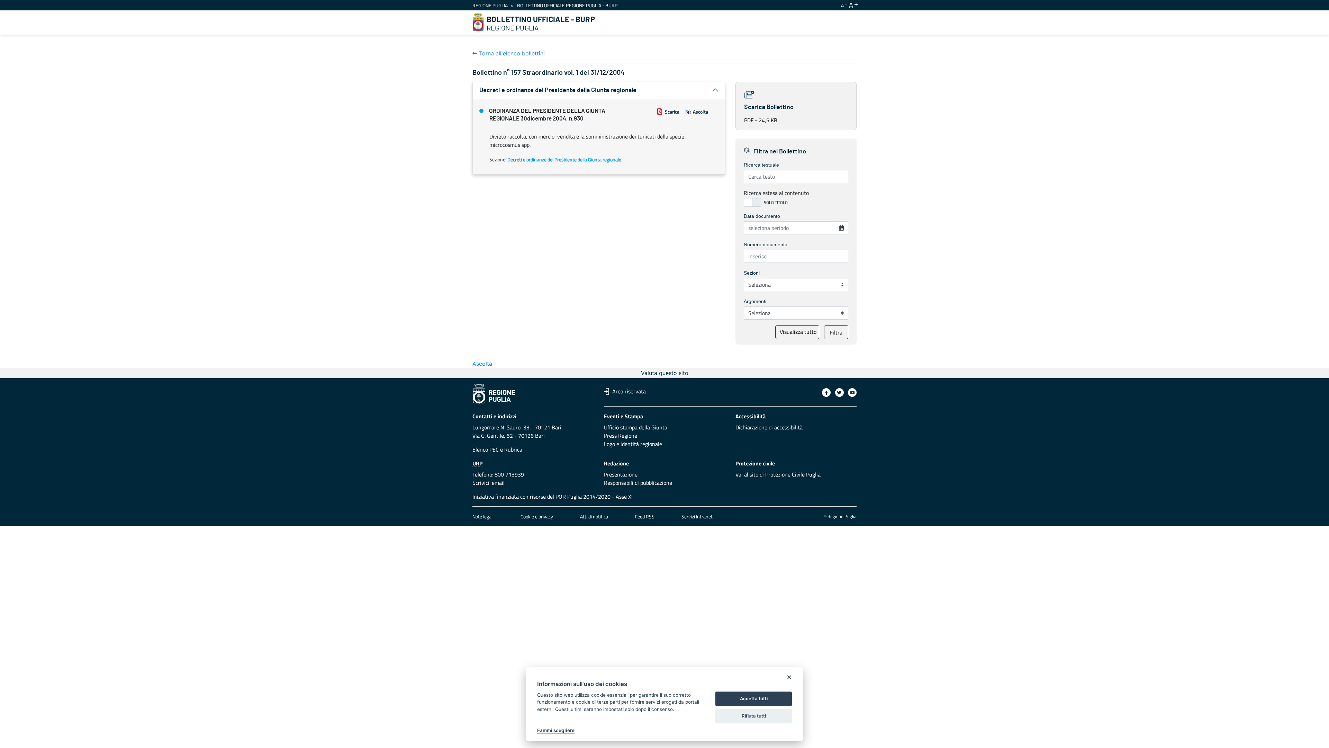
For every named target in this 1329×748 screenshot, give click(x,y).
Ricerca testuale (761, 164)
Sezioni (752, 272)
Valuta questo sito (664, 372)
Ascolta (700, 111)
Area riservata (629, 391)
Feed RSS (644, 516)
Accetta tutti (754, 698)
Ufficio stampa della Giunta (635, 427)
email (498, 483)
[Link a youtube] (852, 392)
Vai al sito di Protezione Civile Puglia (778, 474)
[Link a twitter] (839, 392)
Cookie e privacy (537, 516)
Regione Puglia (490, 5)
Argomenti (755, 301)
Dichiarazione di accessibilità (769, 427)
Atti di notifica (594, 516)
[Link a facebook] (826, 392)
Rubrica (513, 449)
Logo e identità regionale (633, 444)
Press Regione (620, 435)
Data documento (762, 216)
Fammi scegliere (556, 730)
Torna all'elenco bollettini (511, 53)
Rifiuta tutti (754, 716)
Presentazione (621, 474)
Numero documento (765, 244)
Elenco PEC (485, 449)
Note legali (483, 516)
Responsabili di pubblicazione (638, 483)
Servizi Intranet (697, 516)
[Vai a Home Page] (478, 23)
